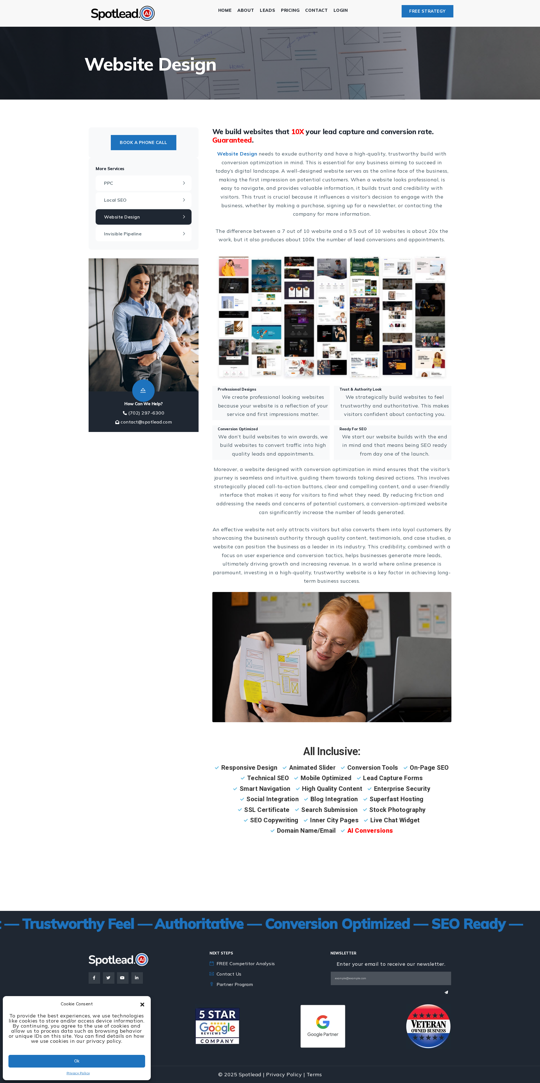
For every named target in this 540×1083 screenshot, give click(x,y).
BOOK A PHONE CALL (143, 142)
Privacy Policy (78, 1073)
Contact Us (229, 974)
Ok (76, 1061)
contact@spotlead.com (146, 422)
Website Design (122, 217)
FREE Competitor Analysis (246, 963)
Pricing (290, 10)
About (245, 10)
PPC (108, 183)
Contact (316, 10)
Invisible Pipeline (122, 234)
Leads (267, 10)
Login (341, 10)
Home (225, 10)
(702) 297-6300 (146, 413)
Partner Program (235, 984)
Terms (314, 1074)
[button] (142, 1004)
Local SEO (115, 200)
